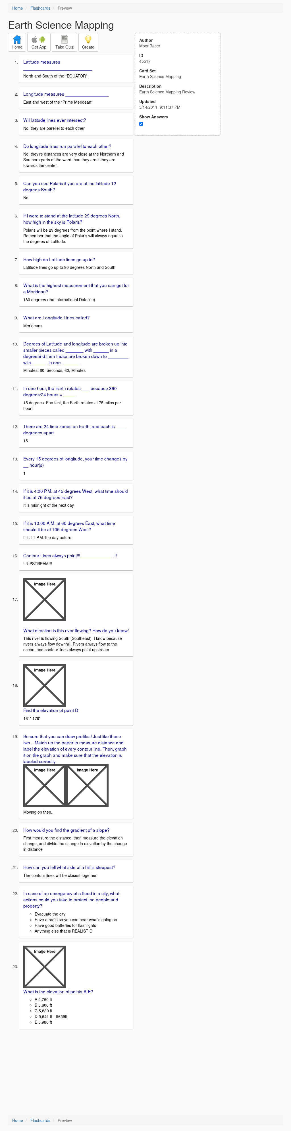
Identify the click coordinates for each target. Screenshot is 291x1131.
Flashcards (40, 8)
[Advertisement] (180, 191)
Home (17, 8)
